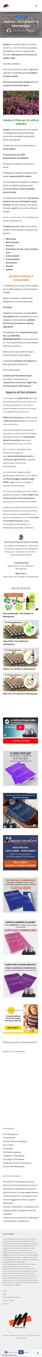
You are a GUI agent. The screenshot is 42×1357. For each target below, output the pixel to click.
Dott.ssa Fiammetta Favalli (21, 542)
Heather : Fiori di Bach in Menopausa (21, 24)
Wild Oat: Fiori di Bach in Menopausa (20, 693)
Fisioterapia (8, 1149)
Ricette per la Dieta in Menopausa (17, 1163)
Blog (4, 1294)
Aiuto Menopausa (10, 1134)
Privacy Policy (21, 1338)
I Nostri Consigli (8, 1300)
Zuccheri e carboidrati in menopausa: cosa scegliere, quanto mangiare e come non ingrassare (20, 1210)
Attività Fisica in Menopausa (15, 1141)
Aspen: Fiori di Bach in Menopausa (19, 669)
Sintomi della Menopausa (13, 1166)
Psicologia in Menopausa (13, 1159)
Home (5, 1291)
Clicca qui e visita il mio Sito (21, 555)
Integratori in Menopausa (13, 1156)
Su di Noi (6, 1304)
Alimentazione (9, 1138)
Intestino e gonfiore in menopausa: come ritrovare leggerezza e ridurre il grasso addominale (20, 1199)
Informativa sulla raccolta (9, 1355)
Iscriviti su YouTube (21, 741)
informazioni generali (12, 1152)
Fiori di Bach (21, 17)
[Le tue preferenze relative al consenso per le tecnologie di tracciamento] (38, 1353)
